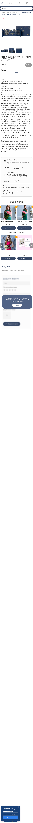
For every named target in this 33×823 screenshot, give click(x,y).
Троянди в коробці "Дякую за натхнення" (8, 252)
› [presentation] (31, 215)
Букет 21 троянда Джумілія (25, 221)
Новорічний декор (13, 12)
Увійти (17, 305)
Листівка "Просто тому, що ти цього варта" (24, 252)
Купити (9, 228)
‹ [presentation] (1, 215)
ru (11, 3)
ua (8, 3)
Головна (4, 12)
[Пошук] (29, 8)
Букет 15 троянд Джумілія (8, 221)
